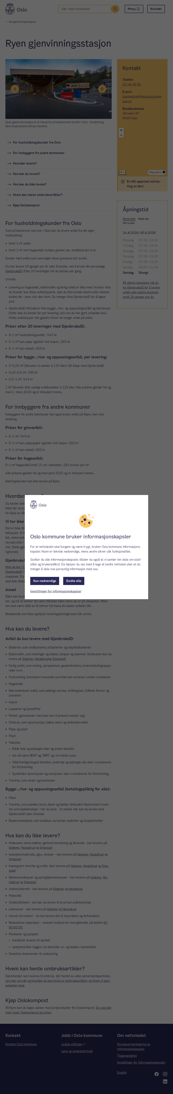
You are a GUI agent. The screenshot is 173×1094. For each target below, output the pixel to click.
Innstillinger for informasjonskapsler (55, 591)
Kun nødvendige (44, 581)
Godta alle (73, 581)
